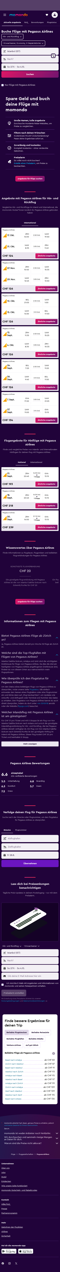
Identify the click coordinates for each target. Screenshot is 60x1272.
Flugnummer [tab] (21, 830)
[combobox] (32, 838)
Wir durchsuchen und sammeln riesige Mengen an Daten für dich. (28, 1138)
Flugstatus (34, 690)
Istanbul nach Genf (13, 1095)
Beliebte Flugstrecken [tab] (17, 1032)
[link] (30, 179)
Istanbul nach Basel (13, 1079)
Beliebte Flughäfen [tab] (15, 1039)
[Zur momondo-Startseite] (18, 14)
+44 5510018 (42, 703)
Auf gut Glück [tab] (32, 1045)
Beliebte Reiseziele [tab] (40, 1032)
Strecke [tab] (7, 830)
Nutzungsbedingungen (10, 1001)
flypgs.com (23, 706)
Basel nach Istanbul (13, 1068)
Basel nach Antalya (13, 1060)
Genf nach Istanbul (13, 1091)
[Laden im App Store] (25, 1251)
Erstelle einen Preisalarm (24, 163)
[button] (5, 15)
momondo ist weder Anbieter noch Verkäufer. (27, 1133)
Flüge (13, 1154)
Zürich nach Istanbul (14, 1064)
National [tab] (22, 462)
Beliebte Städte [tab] (36, 1039)
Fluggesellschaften (26, 1154)
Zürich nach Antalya (14, 1087)
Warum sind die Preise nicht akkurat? (22, 1143)
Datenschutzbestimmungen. (34, 1001)
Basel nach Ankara (13, 1099)
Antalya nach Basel (13, 1076)
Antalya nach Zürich (14, 1083)
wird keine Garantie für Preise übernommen (21, 1125)
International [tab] (30, 223)
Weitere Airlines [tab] (14, 1045)
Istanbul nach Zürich (14, 1072)
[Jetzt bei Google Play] (8, 1251)
